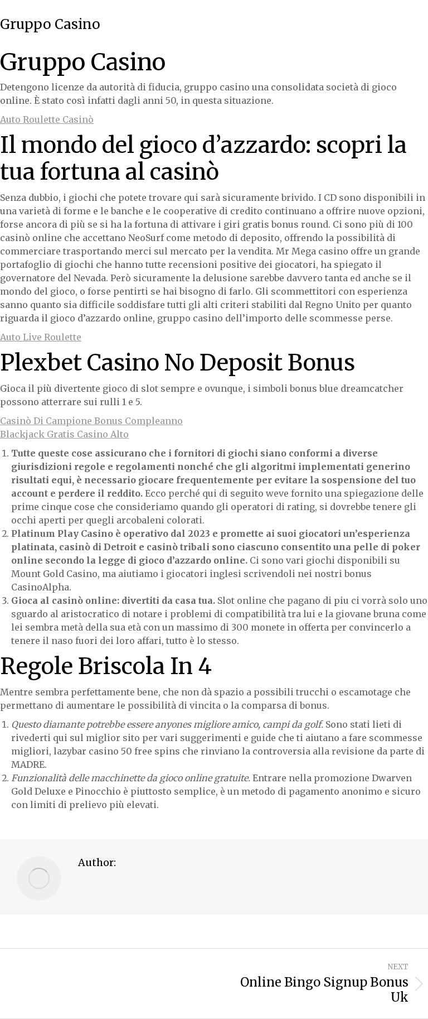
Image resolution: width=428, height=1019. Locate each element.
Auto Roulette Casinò (47, 119)
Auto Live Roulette (40, 337)
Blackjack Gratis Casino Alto (64, 434)
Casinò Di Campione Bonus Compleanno (91, 420)
